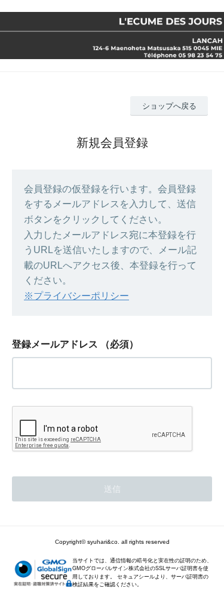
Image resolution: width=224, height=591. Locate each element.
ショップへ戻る (169, 105)
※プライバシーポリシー (76, 296)
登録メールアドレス (55, 344)
